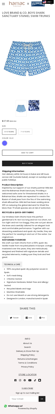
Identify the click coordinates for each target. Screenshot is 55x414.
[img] (15, 380)
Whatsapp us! (15, 406)
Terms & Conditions (27, 362)
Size (4, 126)
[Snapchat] (39, 380)
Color (5, 138)
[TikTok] (35, 380)
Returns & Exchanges (27, 359)
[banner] (27, 3)
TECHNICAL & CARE (12, 264)
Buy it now (27, 163)
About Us (27, 343)
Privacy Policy (27, 366)
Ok (42, 399)
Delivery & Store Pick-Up (27, 351)
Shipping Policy (28, 355)
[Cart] (51, 4)
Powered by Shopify (27, 408)
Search (27, 347)
